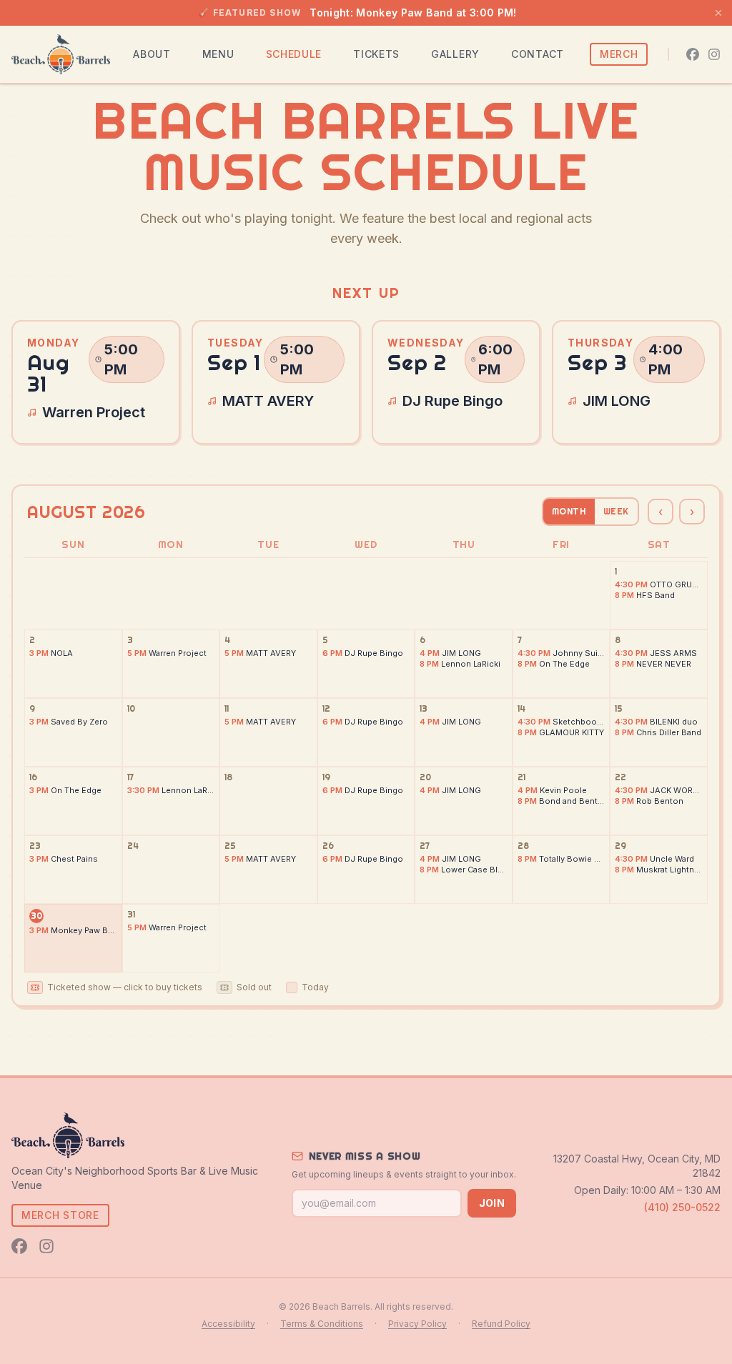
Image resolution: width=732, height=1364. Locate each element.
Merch (619, 54)
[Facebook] (692, 54)
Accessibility (228, 1323)
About (152, 54)
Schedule (294, 54)
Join (492, 1203)
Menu (218, 54)
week (616, 511)
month (569, 511)
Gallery (455, 54)
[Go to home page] (60, 54)
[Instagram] (714, 54)
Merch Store (60, 1215)
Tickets (376, 54)
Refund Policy (501, 1323)
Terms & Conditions (321, 1323)
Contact (537, 54)
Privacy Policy (417, 1323)
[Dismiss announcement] (718, 13)
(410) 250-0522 (682, 1207)
